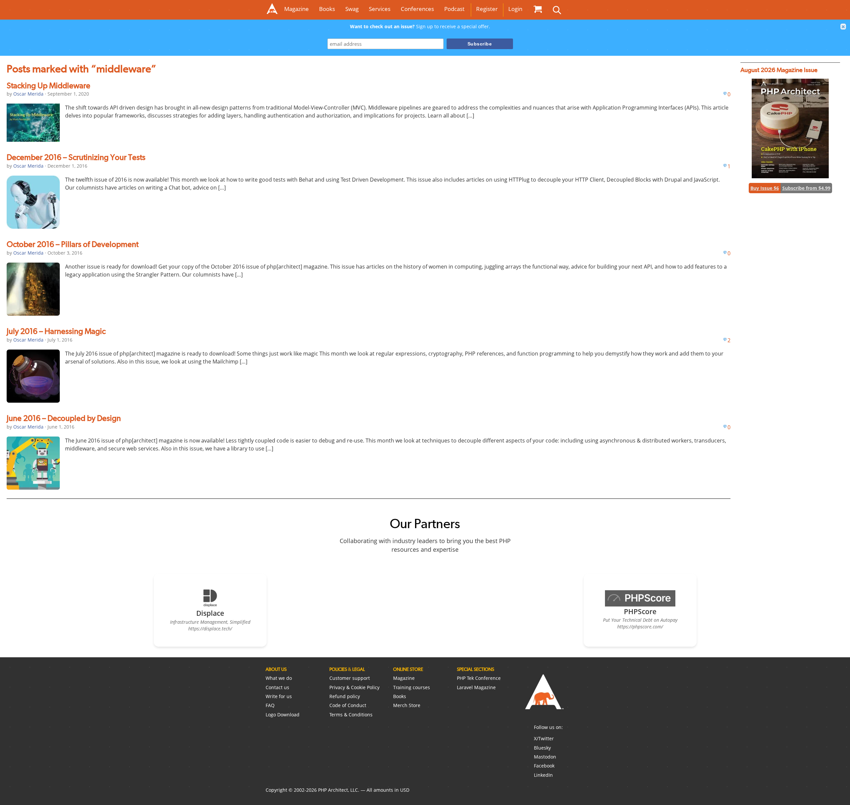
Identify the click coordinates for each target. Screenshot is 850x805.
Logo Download (282, 714)
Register (487, 9)
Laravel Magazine (476, 687)
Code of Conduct (347, 705)
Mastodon (545, 757)
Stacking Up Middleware (48, 85)
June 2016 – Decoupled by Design (64, 418)
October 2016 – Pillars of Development (72, 244)
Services (379, 9)
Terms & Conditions (351, 714)
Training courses (411, 687)
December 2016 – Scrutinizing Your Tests (76, 157)
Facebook (544, 766)
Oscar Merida (28, 94)
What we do (279, 678)
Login (515, 9)
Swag (352, 9)
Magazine (296, 9)
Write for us (279, 696)
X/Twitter (544, 738)
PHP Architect (544, 697)
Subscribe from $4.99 (806, 188)
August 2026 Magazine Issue (778, 70)
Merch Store (406, 705)
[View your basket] (538, 9)
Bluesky (542, 748)
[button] (843, 27)
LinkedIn (543, 775)
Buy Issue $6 (764, 188)
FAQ (270, 705)
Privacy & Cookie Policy (354, 687)
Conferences (417, 9)
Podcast (454, 9)
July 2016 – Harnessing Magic (56, 331)
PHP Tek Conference (479, 678)
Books (327, 9)
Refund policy (344, 696)
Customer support (349, 678)
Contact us (277, 687)
